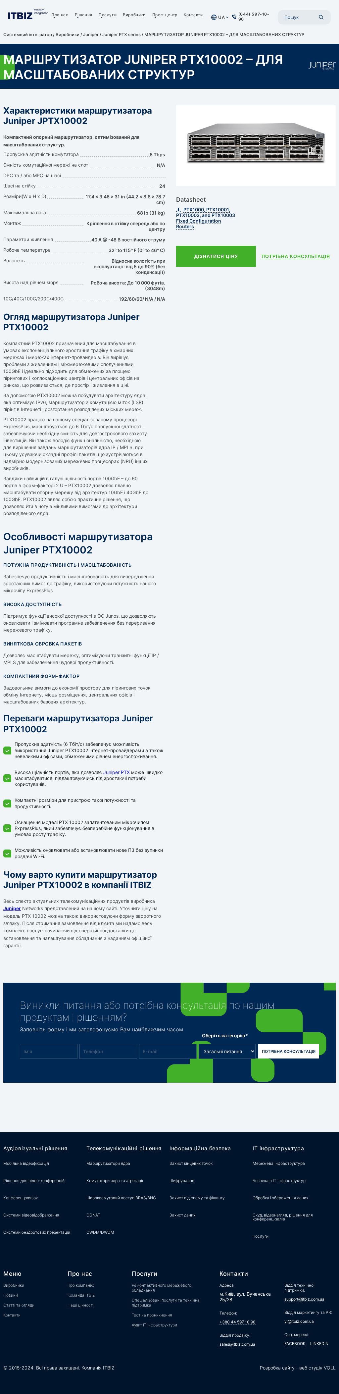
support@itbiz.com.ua (304, 1299)
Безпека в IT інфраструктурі (280, 1180)
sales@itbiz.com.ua (237, 1344)
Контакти (193, 14)
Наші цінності (81, 1305)
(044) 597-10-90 (253, 17)
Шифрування (182, 1180)
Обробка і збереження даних (280, 1197)
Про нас (59, 14)
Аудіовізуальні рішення (35, 1148)
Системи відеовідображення (31, 1215)
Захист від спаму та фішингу (197, 1197)
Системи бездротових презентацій (36, 1232)
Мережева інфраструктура (279, 1163)
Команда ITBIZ (81, 1295)
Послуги (108, 14)
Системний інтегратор (27, 34)
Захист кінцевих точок (191, 1163)
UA (221, 17)
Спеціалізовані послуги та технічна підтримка (166, 1303)
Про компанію (81, 1285)
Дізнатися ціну (216, 256)
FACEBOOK (295, 1343)
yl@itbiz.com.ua (299, 1321)
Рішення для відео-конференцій (34, 1180)
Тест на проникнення (152, 1315)
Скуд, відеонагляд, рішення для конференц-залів (283, 1217)
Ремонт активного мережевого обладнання (161, 1288)
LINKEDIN (319, 1343)
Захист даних (182, 1215)
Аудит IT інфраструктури (154, 1324)
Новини (10, 1295)
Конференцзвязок (20, 1197)
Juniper (91, 34)
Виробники (134, 14)
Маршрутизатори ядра (108, 1163)
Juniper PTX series (121, 34)
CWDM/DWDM (100, 1232)
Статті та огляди (18, 1305)
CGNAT (93, 1215)
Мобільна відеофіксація (26, 1163)
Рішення (83, 14)
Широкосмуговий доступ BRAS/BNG (121, 1197)
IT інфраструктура (278, 1148)
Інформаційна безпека (200, 1148)
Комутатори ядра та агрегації (114, 1180)
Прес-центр (164, 14)
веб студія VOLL (317, 1367)
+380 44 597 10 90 (237, 1321)
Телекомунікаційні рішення (124, 1148)
